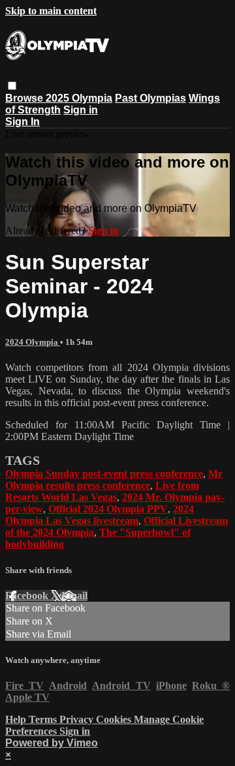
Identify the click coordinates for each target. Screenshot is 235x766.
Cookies (115, 719)
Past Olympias (150, 98)
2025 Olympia (79, 98)
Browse (25, 98)
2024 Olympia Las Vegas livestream (99, 514)
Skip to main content (51, 10)
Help (17, 719)
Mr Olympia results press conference (114, 479)
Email (74, 595)
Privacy (77, 719)
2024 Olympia (32, 342)
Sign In (22, 121)
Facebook (28, 595)
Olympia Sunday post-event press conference (104, 473)
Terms (44, 719)
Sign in (80, 109)
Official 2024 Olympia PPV (108, 508)
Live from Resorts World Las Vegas (102, 491)
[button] (12, 85)
